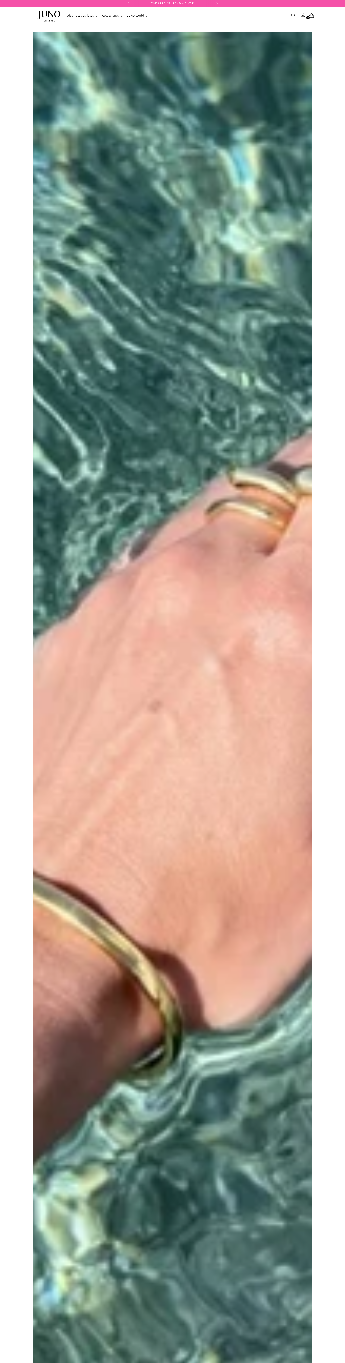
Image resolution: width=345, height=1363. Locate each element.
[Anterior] (128, 3)
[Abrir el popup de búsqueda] (293, 16)
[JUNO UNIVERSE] (49, 15)
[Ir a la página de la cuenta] (302, 16)
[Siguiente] (217, 3)
